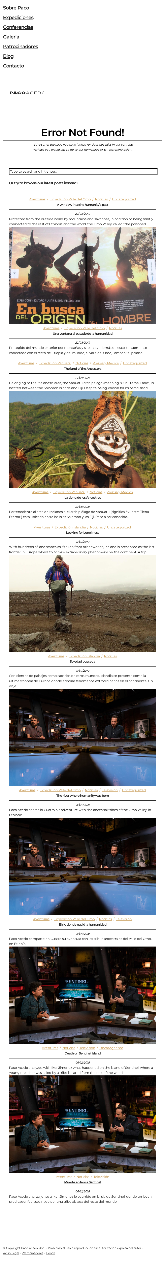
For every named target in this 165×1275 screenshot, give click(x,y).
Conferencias (18, 27)
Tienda (50, 1253)
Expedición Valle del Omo (70, 199)
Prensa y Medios (106, 363)
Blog (8, 56)
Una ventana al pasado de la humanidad (82, 334)
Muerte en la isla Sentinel (82, 1182)
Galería (11, 37)
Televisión (110, 790)
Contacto (13, 66)
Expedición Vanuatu (55, 363)
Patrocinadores (20, 46)
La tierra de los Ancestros (82, 497)
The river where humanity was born (82, 796)
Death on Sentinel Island (83, 1053)
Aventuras (37, 199)
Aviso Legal (11, 1253)
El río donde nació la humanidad (82, 924)
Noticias (101, 199)
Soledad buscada (82, 661)
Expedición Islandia (70, 527)
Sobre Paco (16, 8)
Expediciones (18, 17)
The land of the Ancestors (82, 369)
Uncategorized (124, 199)
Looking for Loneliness (82, 532)
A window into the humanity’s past (82, 205)
